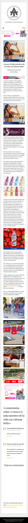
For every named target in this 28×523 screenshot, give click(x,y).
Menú (23, 28)
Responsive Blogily (9, 520)
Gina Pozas (15, 72)
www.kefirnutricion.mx (12, 286)
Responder (9, 436)
